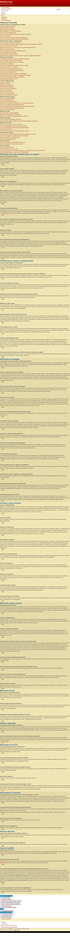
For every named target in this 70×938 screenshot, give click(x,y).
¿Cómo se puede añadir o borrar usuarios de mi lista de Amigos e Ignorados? (18, 121)
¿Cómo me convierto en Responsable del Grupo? (12, 104)
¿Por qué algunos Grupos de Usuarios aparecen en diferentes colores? (17, 106)
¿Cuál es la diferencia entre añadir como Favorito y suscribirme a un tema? (18, 134)
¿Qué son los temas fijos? (6, 91)
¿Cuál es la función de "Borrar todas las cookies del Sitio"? (14, 39)
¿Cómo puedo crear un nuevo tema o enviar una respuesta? (14, 59)
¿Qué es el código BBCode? (7, 82)
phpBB (23, 308)
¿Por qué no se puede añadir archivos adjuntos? (12, 70)
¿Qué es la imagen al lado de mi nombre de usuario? (13, 50)
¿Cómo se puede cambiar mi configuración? (10, 42)
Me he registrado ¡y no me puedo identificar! (10, 31)
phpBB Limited (57, 851)
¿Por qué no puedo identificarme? (8, 32)
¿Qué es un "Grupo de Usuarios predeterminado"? (12, 108)
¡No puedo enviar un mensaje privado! (9, 113)
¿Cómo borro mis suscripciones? (8, 139)
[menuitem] (5, 9)
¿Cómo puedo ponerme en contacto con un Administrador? (14, 152)
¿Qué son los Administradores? (7, 98)
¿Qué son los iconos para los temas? (9, 95)
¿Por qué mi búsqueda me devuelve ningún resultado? (13, 126)
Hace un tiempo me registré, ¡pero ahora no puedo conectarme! (15, 34)
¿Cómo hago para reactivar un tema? (9, 78)
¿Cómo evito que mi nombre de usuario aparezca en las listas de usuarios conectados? (21, 44)
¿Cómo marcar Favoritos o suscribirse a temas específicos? (14, 135)
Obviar (1, 5)
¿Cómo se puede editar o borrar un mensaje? (11, 60)
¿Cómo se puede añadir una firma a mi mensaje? (12, 62)
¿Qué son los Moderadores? (7, 100)
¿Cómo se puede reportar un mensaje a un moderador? (13, 73)
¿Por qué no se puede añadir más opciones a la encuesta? (14, 65)
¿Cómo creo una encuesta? (6, 64)
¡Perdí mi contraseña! (5, 36)
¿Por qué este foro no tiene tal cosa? (9, 149)
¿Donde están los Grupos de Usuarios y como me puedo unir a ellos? (17, 103)
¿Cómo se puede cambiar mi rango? (9, 54)
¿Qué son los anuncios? (6, 90)
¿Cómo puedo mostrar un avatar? (8, 52)
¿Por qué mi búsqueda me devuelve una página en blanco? (14, 127)
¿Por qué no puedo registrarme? (8, 29)
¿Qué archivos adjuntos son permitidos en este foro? (12, 142)
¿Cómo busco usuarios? (6, 129)
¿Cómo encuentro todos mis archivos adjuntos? (11, 144)
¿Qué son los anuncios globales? (8, 88)
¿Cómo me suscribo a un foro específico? (10, 137)
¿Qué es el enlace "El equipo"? (7, 109)
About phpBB (44, 853)
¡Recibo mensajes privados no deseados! (10, 114)
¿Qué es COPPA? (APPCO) (7, 28)
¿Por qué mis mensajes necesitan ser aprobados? (12, 77)
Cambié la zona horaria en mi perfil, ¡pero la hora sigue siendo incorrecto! (17, 47)
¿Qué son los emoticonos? (6, 85)
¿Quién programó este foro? (7, 147)
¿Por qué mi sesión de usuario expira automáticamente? (13, 37)
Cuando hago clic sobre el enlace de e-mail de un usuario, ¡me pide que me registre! (20, 55)
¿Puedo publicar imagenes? (7, 86)
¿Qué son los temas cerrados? (7, 93)
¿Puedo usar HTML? (5, 83)
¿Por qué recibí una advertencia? (8, 72)
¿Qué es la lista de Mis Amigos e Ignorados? (11, 119)
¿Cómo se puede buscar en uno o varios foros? (11, 124)
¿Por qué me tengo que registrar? (8, 26)
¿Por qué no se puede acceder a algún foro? (11, 68)
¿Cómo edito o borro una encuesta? (8, 67)
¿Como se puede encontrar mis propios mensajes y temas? (14, 131)
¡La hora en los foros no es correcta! (8, 46)
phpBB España (16, 930)
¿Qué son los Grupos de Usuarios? (8, 101)
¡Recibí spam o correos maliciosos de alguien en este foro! (14, 116)
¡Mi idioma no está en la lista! (7, 49)
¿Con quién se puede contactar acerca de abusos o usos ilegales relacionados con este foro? (22, 150)
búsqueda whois (48, 872)
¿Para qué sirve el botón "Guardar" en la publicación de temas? (15, 75)
